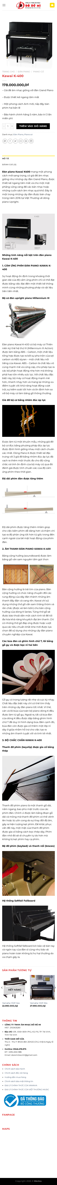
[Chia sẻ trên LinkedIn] (31, 141)
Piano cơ (38, 71)
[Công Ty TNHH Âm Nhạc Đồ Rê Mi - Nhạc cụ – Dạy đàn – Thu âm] (28, 5)
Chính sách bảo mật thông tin (19, 1081)
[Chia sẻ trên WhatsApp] (4, 141)
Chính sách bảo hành (15, 1069)
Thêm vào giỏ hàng (33, 126)
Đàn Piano (24, 71)
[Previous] (2, 993)
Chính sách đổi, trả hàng (16, 1073)
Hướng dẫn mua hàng (15, 1077)
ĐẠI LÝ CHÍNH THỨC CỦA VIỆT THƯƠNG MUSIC (27, 1089)
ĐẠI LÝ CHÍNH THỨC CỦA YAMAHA (21, 1085)
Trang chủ (8, 71)
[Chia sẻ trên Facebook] (10, 141)
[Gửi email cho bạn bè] (20, 141)
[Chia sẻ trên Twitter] (15, 141)
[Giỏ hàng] (52, 5)
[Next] (54, 993)
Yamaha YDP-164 (38, 1003)
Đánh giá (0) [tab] (9, 164)
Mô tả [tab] (5, 158)
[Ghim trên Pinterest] (26, 141)
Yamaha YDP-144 (11, 1003)
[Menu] (4, 5)
